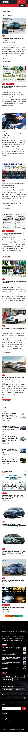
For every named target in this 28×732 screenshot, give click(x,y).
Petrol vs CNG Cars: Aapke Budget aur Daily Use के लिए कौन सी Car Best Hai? (13, 234)
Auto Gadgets (7, 676)
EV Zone (4, 411)
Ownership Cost (8, 689)
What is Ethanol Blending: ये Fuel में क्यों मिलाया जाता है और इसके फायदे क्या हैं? (14, 87)
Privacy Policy (6, 719)
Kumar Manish (5, 42)
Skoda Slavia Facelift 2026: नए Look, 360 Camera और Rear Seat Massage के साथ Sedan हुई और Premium (10, 439)
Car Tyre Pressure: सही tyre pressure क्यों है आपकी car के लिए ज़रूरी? (13, 134)
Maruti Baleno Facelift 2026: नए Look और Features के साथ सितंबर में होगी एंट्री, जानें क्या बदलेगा (10, 427)
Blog (3, 36)
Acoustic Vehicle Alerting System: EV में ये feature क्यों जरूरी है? (13, 39)
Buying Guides (7, 679)
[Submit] (24, 708)
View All (24, 407)
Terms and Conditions (8, 721)
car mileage (20, 698)
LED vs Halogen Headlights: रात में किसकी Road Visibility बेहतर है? (10, 460)
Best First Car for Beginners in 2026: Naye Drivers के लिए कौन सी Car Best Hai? (13, 184)
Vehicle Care (9, 83)
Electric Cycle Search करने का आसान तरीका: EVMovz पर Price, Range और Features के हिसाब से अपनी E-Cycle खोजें (9, 416)
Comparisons (9, 231)
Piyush (3, 90)
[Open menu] (3, 5)
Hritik (3, 331)
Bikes (16, 676)
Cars (3, 424)
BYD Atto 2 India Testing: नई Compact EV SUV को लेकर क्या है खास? (9, 450)
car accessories (8, 698)
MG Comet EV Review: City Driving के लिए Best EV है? (14, 329)
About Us (4, 717)
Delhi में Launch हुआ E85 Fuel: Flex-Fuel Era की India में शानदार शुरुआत (14, 281)
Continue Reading (6, 61)
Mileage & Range (8, 686)
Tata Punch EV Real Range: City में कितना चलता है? (13, 377)
